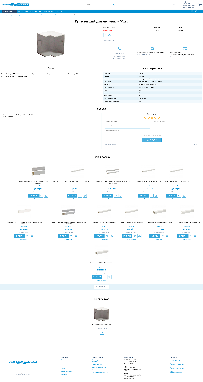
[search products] (114, 5)
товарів (102, 287)
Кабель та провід (97, 364)
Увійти (196, 145)
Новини (26, 11)
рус (174, 6)
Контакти (59, 11)
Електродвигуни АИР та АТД (100, 372)
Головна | (4, 15)
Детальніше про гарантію (143, 54)
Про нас (20, 11)
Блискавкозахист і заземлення (101, 370)
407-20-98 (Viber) (189, 5)
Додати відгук (107, 40)
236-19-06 (187, 4)
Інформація (33, 11)
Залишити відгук (38, 191)
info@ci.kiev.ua (177, 372)
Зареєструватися (110, 145)
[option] (51, 44)
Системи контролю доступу (100, 367)
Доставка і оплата (49, 11)
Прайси (40, 11)
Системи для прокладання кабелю (100, 360)
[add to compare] (110, 35)
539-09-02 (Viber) (189, 7)
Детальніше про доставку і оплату (178, 56)
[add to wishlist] (105, 35)
